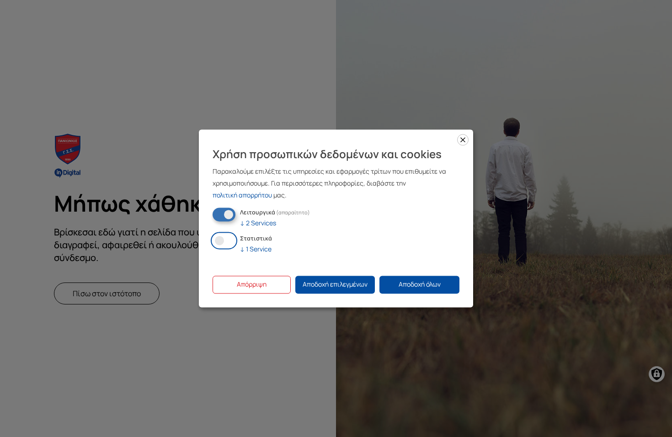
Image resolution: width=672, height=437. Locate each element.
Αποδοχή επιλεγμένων (335, 284)
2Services (258, 222)
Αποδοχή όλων (420, 284)
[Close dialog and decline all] (463, 139)
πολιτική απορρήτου (242, 195)
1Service (256, 249)
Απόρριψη (252, 284)
